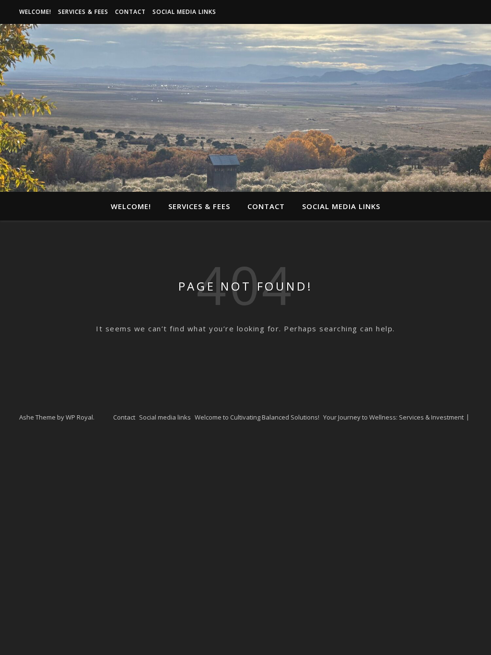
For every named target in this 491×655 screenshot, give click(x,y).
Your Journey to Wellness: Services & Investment (393, 417)
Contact (130, 12)
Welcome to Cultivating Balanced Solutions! (257, 417)
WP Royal (79, 417)
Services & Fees (83, 12)
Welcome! (35, 12)
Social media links (184, 12)
